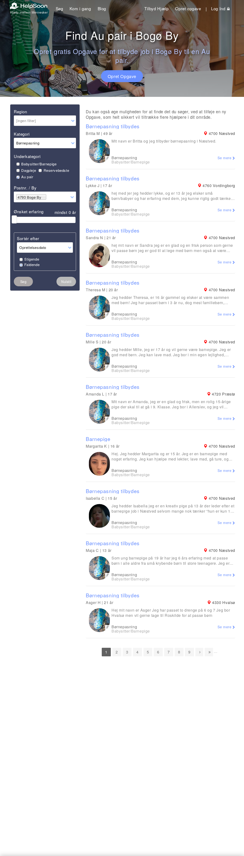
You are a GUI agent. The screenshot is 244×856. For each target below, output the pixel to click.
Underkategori (27, 156)
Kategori (22, 134)
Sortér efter (28, 238)
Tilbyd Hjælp (156, 8)
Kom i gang (80, 8)
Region (20, 111)
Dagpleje (28, 170)
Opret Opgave (122, 76)
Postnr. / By (25, 188)
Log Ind (219, 8)
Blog (102, 8)
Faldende (32, 264)
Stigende (31, 259)
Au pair (27, 176)
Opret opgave (188, 8)
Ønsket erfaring (29, 211)
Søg (59, 8)
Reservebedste (56, 170)
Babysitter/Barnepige (38, 163)
